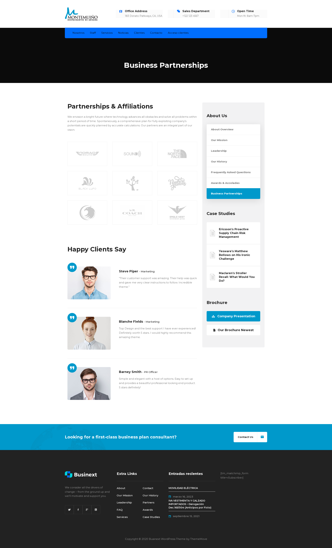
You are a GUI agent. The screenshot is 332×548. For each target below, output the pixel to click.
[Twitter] (69, 509)
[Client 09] (132, 212)
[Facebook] (78, 509)
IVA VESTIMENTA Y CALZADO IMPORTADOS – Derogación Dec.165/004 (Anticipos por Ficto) (190, 504)
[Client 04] (132, 154)
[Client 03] (177, 154)
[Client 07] (87, 183)
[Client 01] (87, 154)
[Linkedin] (95, 509)
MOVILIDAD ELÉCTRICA (183, 488)
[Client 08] (132, 183)
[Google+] (87, 509)
